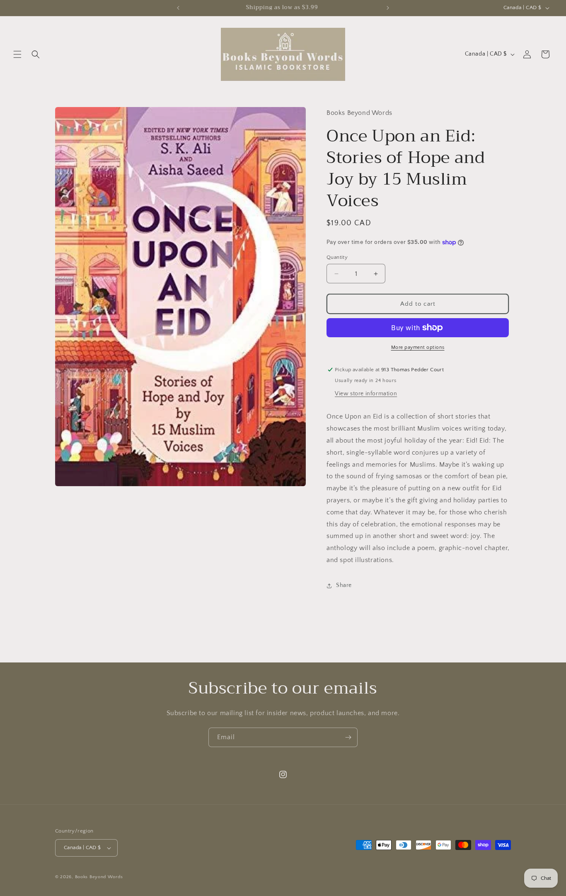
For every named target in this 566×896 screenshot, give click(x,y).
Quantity (337, 257)
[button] (17, 54)
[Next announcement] (388, 8)
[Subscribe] (348, 737)
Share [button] (344, 585)
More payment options (418, 347)
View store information (366, 393)
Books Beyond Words (99, 876)
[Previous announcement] (178, 8)
